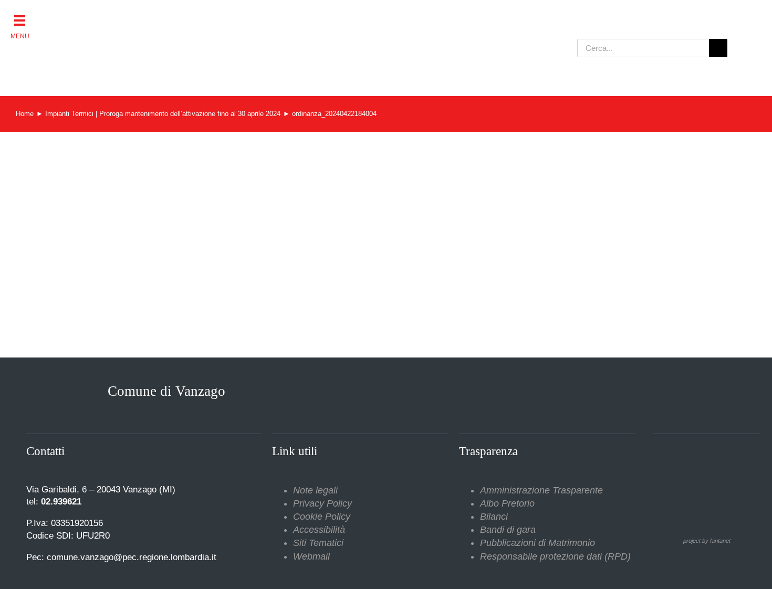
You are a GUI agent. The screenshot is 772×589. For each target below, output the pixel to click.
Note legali (315, 490)
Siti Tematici (318, 543)
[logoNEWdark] (176, 15)
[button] (20, 19)
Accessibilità (319, 529)
